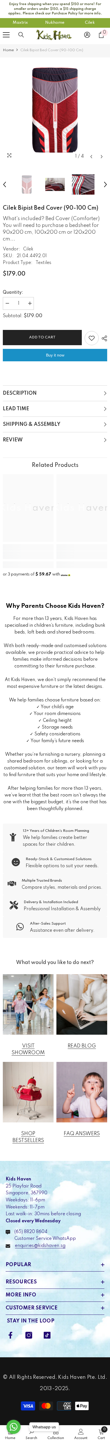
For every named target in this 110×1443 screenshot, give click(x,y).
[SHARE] (103, 338)
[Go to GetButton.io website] (14, 1437)
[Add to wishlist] (92, 338)
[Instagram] (29, 1335)
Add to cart (42, 337)
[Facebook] (10, 1335)
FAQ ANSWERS (82, 1133)
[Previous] (91, 157)
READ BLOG (82, 1046)
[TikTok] (47, 1335)
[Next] (102, 157)
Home (8, 50)
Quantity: (13, 292)
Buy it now (55, 355)
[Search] (21, 34)
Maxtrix (20, 23)
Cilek (90, 23)
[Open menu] (6, 34)
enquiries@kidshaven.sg (40, 1246)
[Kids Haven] (28, 1004)
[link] (28, 555)
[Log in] (87, 34)
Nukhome (55, 23)
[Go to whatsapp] (13, 1427)
